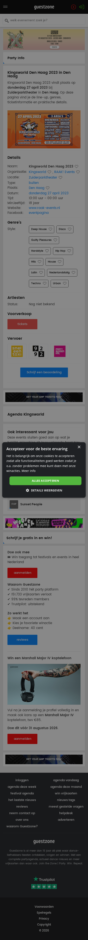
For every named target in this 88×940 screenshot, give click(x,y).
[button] (44, 490)
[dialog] (44, 470)
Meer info (28, 471)
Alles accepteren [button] (45, 481)
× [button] (79, 447)
